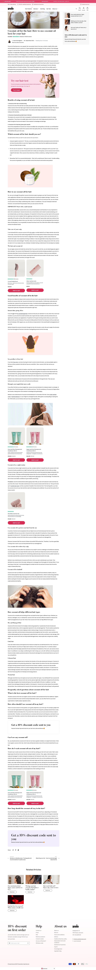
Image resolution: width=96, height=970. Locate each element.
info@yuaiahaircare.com (80, 939)
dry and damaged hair (22, 313)
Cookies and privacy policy (60, 939)
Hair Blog (42, 8)
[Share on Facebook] (13, 850)
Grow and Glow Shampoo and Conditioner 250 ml (15, 450)
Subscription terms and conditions (59, 941)
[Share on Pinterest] (15, 850)
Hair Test (48, 8)
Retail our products (40, 936)
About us (54, 8)
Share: (9, 850)
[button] (16, 36)
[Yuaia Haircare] (10, 8)
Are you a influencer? (41, 941)
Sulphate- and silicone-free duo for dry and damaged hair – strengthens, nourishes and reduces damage (34, 453)
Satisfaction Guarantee (60, 944)
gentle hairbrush (16, 396)
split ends (37, 476)
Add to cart (16, 290)
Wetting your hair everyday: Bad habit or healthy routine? (32, 887)
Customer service (85, 4)
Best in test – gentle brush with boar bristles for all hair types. (16, 284)
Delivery (56, 936)
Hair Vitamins (28, 8)
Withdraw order (39, 943)
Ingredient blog (57, 951)
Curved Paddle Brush (13, 281)
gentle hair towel (15, 486)
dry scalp (32, 232)
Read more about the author (18, 42)
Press (37, 932)
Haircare (35, 8)
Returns (56, 932)
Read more (13, 892)
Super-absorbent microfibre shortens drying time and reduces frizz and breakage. (16, 516)
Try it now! (16, 90)
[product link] (16, 268)
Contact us (38, 930)
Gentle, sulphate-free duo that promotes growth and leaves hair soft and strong (15, 453)
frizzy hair (15, 362)
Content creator (40, 939)
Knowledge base (58, 949)
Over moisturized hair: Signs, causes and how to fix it (15, 887)
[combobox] (48, 968)
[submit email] (28, 943)
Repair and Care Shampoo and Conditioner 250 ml (33, 450)
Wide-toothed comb (31, 281)
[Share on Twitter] (18, 850)
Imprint (56, 946)
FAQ (37, 934)
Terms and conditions (59, 934)
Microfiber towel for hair (13, 513)
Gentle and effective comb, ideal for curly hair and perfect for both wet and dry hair (34, 283)
